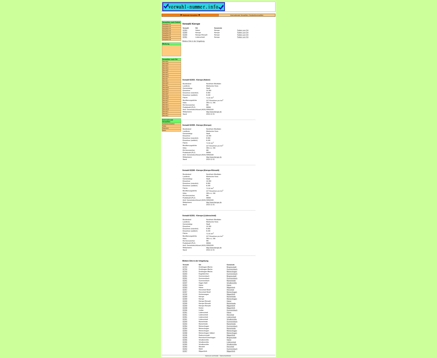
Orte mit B (165, 64)
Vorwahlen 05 (166, 31)
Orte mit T (165, 102)
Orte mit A (165, 61)
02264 (185, 321)
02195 (185, 335)
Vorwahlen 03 (166, 26)
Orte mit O (165, 92)
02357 (185, 290)
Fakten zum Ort (242, 30)
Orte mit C (165, 66)
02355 (185, 340)
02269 (185, 35)
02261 (185, 276)
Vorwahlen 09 (166, 39)
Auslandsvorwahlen (168, 124)
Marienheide (231, 281)
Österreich (165, 128)
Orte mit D (165, 68)
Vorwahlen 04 (166, 29)
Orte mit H (165, 76)
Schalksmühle (232, 283)
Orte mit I (165, 79)
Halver (229, 285)
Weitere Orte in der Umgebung (193, 41)
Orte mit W (165, 109)
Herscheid (230, 290)
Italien (164, 130)
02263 (185, 274)
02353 (185, 30)
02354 (185, 326)
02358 (185, 333)
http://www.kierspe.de (214, 112)
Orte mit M (165, 87)
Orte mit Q (165, 96)
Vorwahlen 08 (166, 37)
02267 (185, 351)
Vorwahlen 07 (166, 35)
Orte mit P (165, 94)
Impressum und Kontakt (211, 356)
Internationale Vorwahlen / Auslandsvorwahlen (246, 15)
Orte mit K (165, 83)
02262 (185, 349)
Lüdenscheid (231, 317)
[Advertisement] (171, 50)
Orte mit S (165, 100)
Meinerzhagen (232, 271)
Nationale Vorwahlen (190, 15)
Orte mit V (165, 107)
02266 (185, 310)
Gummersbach (232, 269)
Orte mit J (165, 81)
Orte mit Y (165, 113)
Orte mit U (165, 105)
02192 (185, 294)
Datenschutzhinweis (225, 356)
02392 (185, 347)
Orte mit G (165, 74)
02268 (185, 308)
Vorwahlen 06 (166, 33)
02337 (185, 283)
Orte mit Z (165, 115)
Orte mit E (165, 70)
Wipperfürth (231, 287)
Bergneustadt (231, 267)
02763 (185, 267)
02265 (185, 337)
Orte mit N (165, 89)
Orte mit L (165, 85)
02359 (185, 32)
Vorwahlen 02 (166, 24)
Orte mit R (165, 98)
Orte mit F (165, 72)
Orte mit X (165, 111)
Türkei (164, 126)
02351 (185, 37)
